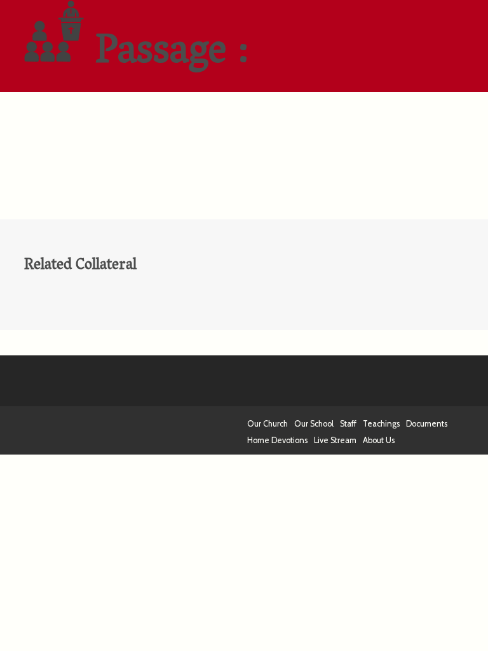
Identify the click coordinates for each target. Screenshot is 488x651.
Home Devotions (277, 440)
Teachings (381, 423)
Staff (348, 423)
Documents (426, 423)
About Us (379, 440)
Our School (314, 423)
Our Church (267, 423)
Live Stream (335, 440)
